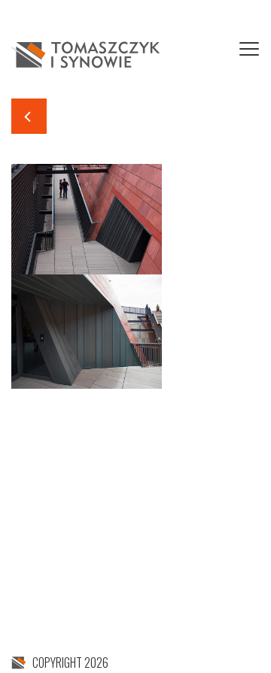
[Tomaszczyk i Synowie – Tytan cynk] (86, 53)
